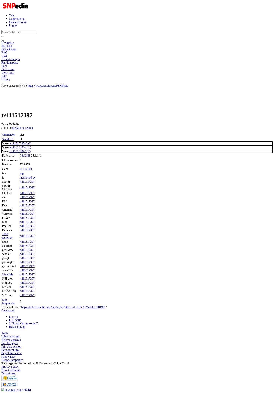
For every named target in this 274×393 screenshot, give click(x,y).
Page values (8, 356)
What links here (10, 336)
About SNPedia (10, 370)
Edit (3, 76)
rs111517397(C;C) (20, 143)
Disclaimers (8, 373)
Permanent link (10, 349)
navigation (18, 127)
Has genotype (17, 326)
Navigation (8, 42)
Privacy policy (9, 366)
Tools (4, 333)
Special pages (9, 343)
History (5, 79)
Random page (9, 62)
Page (4, 65)
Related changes (11, 339)
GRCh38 (25, 155)
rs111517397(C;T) (20, 147)
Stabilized (8, 139)
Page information (11, 353)
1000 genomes (7, 236)
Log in (13, 25)
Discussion (7, 69)
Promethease (8, 49)
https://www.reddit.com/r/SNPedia (48, 85)
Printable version (11, 346)
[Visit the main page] (15, 9)
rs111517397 (27, 181)
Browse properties (12, 360)
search (29, 127)
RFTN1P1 (26, 169)
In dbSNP (15, 320)
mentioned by (28, 177)
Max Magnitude (8, 301)
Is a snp (13, 316)
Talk (11, 15)
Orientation (8, 134)
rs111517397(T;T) (20, 151)
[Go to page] (2, 36)
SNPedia (6, 45)
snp (22, 173)
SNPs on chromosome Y (23, 323)
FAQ (4, 52)
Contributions (17, 18)
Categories (7, 310)
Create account (17, 22)
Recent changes (10, 59)
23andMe (7, 274)
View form (7, 72)
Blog (4, 55)
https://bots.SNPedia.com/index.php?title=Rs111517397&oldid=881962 (63, 307)
